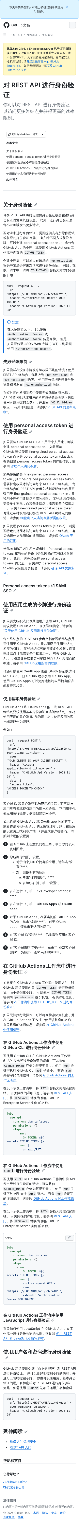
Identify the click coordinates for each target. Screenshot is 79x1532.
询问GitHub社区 (17, 1481)
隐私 (45, 1512)
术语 (36, 1512)
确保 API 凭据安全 (23, 1442)
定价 (63, 1512)
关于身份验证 (17, 205)
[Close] (67, 6)
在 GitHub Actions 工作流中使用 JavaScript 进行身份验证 (33, 1318)
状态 (54, 1512)
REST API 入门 (20, 1447)
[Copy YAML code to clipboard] (69, 1238)
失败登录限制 (15, 361)
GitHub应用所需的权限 (40, 663)
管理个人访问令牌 (24, 466)
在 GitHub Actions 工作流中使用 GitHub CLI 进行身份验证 (33, 1045)
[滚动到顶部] (70, 1523)
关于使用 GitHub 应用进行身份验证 (30, 631)
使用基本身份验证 (19, 698)
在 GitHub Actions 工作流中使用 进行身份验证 (33, 1168)
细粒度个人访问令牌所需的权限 (43, 518)
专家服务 (9, 1517)
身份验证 (32, 35)
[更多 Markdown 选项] (42, 134)
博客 (20, 1517)
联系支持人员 (15, 1487)
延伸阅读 (13, 1431)
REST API (16, 35)
